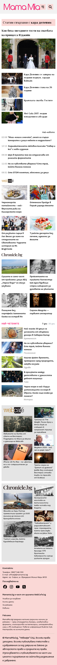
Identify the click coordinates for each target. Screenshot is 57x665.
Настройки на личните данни (16, 629)
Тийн (26, 382)
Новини (6, 608)
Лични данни (8, 602)
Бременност (30, 338)
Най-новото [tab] (48, 132)
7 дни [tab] (44, 323)
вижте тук (47, 627)
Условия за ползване (12, 599)
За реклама (7, 605)
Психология (29, 353)
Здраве (27, 367)
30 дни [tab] (51, 323)
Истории (28, 399)
